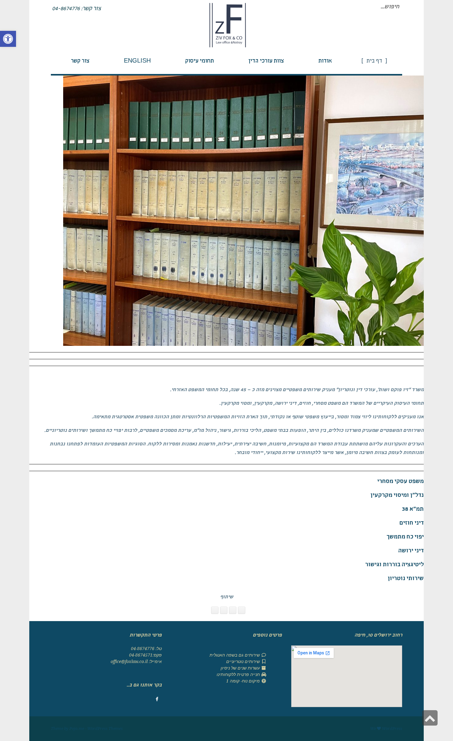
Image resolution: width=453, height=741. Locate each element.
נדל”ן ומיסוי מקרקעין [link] (397, 496)
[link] (8, 39)
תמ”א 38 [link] (413, 509)
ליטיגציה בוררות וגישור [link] (394, 565)
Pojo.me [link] (76, 728)
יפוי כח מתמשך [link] (405, 537)
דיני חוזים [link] (411, 523)
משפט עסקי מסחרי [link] (400, 482)
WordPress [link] (392, 728)
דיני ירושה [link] (411, 551)
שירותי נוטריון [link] (406, 579)
